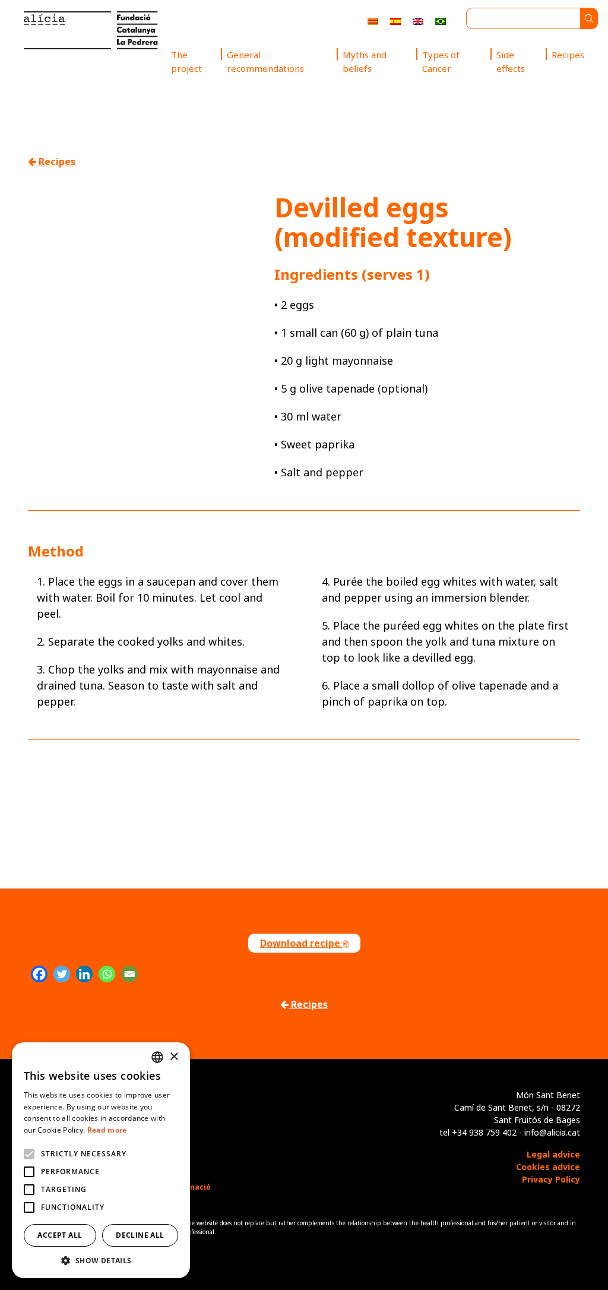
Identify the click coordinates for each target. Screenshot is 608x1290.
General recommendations (265, 61)
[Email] (129, 974)
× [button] (173, 1056)
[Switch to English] (418, 20)
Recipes (568, 55)
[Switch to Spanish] (395, 20)
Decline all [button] (140, 1235)
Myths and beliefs (365, 61)
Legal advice (553, 1154)
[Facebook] (39, 974)
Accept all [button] (59, 1235)
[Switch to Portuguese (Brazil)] (440, 20)
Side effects (510, 61)
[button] (101, 1260)
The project (186, 61)
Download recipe (301, 943)
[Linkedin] (84, 974)
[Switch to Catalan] (373, 20)
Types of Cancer (441, 61)
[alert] (101, 1160)
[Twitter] (61, 974)
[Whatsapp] (107, 974)
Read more (107, 1130)
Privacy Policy (551, 1179)
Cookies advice (548, 1166)
